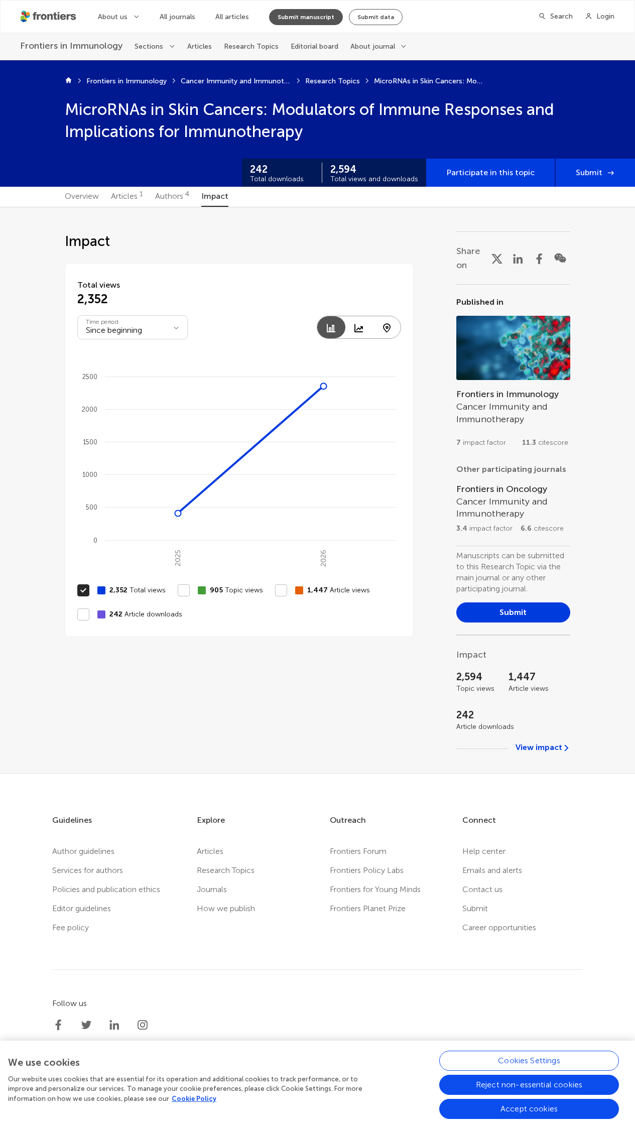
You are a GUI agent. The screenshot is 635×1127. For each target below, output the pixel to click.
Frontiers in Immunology (126, 81)
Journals (212, 889)
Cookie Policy (194, 1098)
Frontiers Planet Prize (368, 908)
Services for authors (87, 870)
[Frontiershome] (49, 17)
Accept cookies (529, 1108)
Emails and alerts (492, 870)
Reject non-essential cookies (529, 1084)
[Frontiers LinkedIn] (114, 1025)
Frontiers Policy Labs (367, 870)
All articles (232, 17)
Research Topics (251, 46)
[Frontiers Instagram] (143, 1025)
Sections (149, 46)
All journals (177, 17)
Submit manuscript (306, 17)
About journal (372, 46)
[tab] (82, 197)
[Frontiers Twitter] (86, 1025)
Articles (199, 46)
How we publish (226, 908)
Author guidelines (83, 851)
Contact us (482, 889)
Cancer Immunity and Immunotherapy (236, 81)
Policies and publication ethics (106, 889)
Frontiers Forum (358, 851)
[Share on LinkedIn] (518, 258)
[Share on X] (497, 258)
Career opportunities (499, 927)
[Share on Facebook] (539, 258)
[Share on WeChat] (560, 258)
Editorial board (314, 46)
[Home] (68, 81)
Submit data (375, 17)
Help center (483, 851)
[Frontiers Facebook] (58, 1025)
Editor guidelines (81, 908)
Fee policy (70, 927)
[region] (317, 1084)
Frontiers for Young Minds (375, 889)
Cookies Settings (529, 1060)
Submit (589, 172)
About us (113, 17)
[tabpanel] (318, 490)
